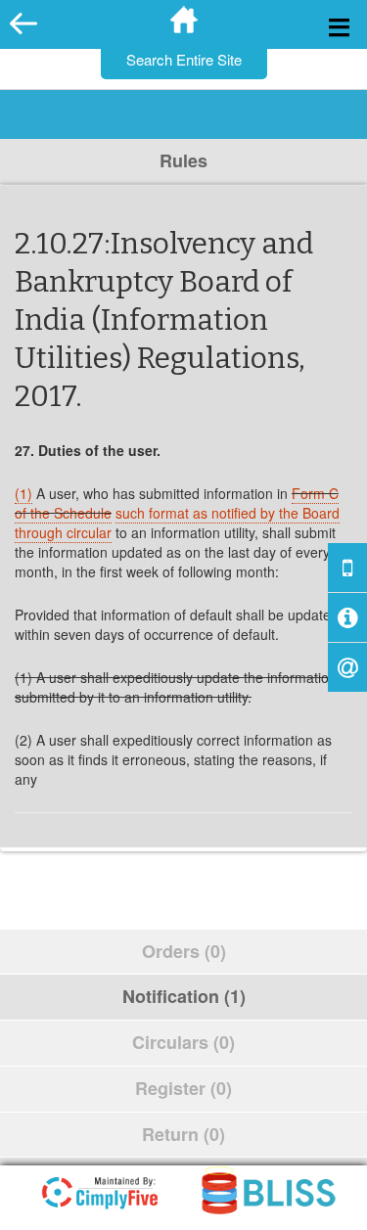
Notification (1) (184, 996)
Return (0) (183, 1134)
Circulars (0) (183, 1042)
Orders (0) (184, 951)
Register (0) (183, 1088)
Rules (183, 160)
